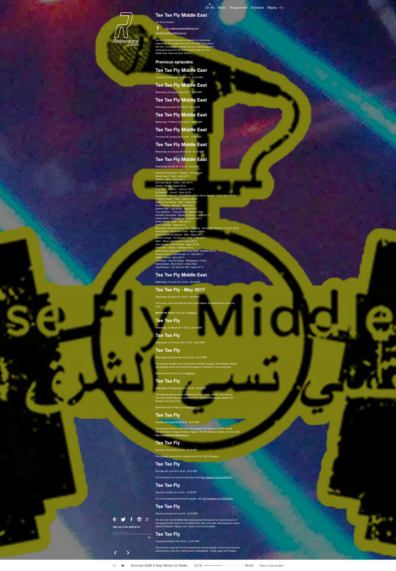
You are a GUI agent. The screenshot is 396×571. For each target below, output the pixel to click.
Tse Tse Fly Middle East (181, 70)
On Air (209, 7)
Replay (272, 7)
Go (149, 537)
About (222, 7)
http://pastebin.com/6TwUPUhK (217, 498)
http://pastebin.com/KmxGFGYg (216, 477)
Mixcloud (192, 312)
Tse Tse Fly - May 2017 (180, 289)
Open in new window (271, 565)
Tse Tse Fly (167, 320)
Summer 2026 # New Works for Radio (159, 565)
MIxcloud (190, 407)
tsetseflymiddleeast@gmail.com (170, 33)
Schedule (257, 7)
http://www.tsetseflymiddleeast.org (182, 28)
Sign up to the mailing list (126, 526)
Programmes (238, 7)
